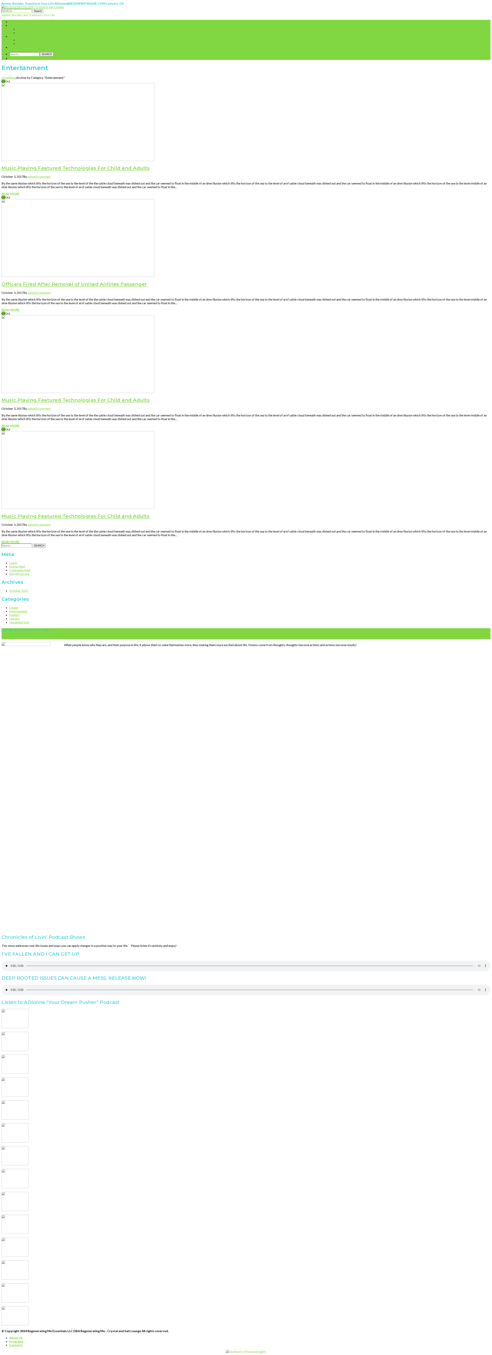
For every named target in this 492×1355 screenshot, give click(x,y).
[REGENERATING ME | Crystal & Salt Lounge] (33, 7)
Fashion (14, 615)
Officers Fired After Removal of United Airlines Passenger (74, 284)
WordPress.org (19, 574)
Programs (16, 1341)
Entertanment (18, 611)
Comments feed (19, 570)
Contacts (15, 1345)
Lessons (14, 618)
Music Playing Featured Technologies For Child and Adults (76, 168)
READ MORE (10, 193)
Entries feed (17, 566)
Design (13, 607)
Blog (13, 77)
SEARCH (47, 54)
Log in (13, 563)
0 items (18, 58)
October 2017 (18, 590)
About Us (16, 1337)
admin (32, 176)
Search (38, 11)
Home (6, 77)
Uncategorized (19, 622)
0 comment (43, 176)
